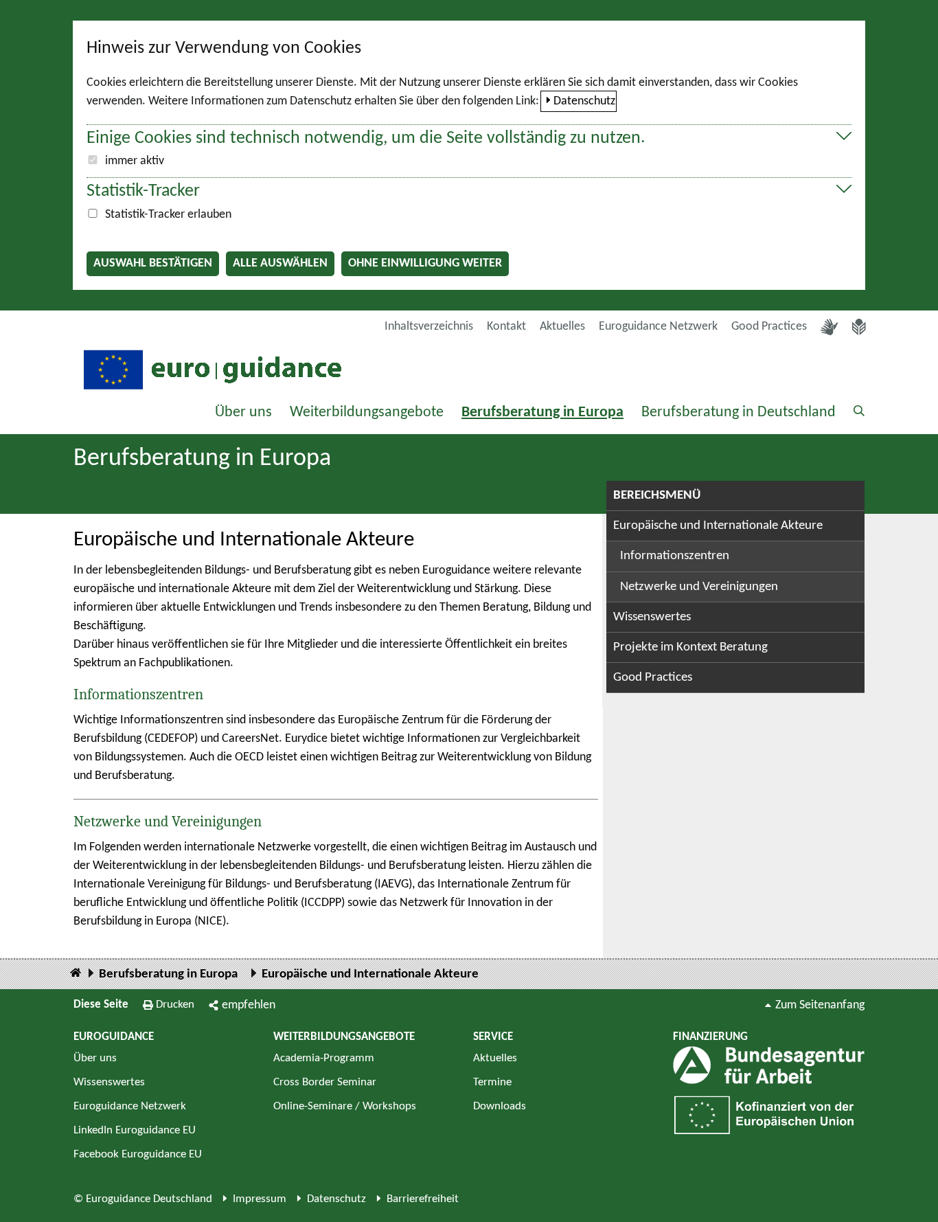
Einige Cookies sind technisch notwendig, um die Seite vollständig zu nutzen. (366, 138)
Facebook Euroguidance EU (137, 1154)
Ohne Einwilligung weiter (425, 263)
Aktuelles (562, 326)
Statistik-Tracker (143, 191)
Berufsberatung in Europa (542, 412)
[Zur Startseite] (210, 368)
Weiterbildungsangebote (367, 412)
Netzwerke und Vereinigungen (167, 821)
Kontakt (506, 326)
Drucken (175, 1004)
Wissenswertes (652, 617)
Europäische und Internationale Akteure (718, 525)
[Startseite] (75, 973)
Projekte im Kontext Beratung (690, 647)
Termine (492, 1082)
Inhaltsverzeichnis (429, 326)
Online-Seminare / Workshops (344, 1106)
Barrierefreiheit (423, 1199)
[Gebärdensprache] (829, 327)
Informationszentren (138, 694)
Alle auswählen (280, 263)
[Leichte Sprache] (859, 327)
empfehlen (248, 1005)
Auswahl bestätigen (152, 263)
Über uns (243, 412)
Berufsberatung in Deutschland (738, 412)
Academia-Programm (323, 1058)
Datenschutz (584, 101)
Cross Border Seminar (324, 1082)
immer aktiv (134, 161)
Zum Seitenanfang (820, 1005)
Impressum (259, 1199)
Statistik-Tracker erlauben (168, 214)
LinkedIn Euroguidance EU (134, 1130)
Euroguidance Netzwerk (658, 326)
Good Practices (769, 326)
